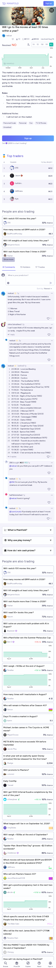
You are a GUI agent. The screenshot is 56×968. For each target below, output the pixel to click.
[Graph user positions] (28, 44)
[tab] (8, 267)
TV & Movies (41, 123)
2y (23, 324)
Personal (22, 123)
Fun (31, 123)
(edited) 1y (22, 366)
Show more (8, 259)
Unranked (7, 127)
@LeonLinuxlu (15, 512)
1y (18, 293)
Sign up (48, 3)
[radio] (33, 44)
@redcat (13, 466)
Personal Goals (9, 123)
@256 (11, 482)
